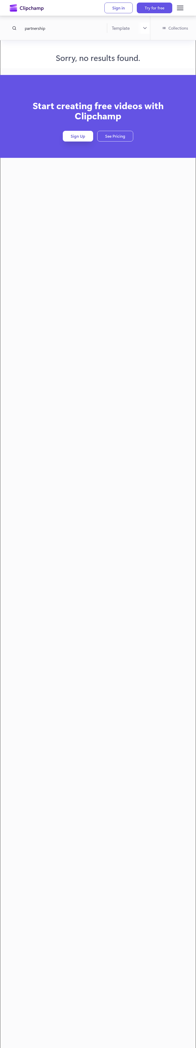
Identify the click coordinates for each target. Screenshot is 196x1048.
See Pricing (115, 136)
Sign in (118, 7)
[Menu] (180, 8)
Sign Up (78, 136)
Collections (178, 28)
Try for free (154, 7)
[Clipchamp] (26, 8)
